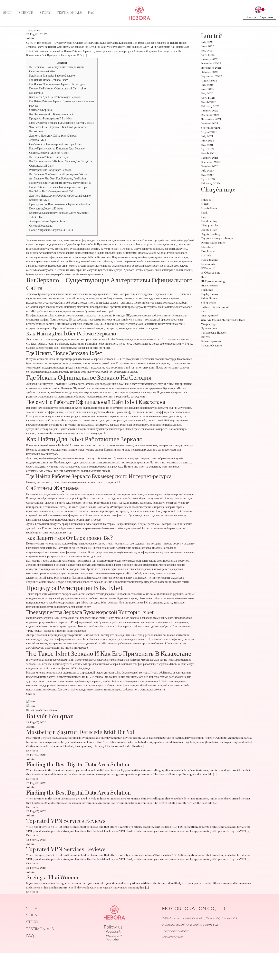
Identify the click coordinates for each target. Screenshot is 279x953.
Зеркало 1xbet (37, 140)
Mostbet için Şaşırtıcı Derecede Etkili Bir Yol (80, 732)
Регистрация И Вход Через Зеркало (50, 170)
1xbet (62, 420)
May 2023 (207, 50)
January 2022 (209, 110)
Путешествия (209, 328)
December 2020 (211, 162)
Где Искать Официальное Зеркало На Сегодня (57, 84)
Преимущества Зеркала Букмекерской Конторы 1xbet (61, 123)
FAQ (91, 12)
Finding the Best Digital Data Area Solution (78, 765)
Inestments (208, 264)
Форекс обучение (211, 345)
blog (203, 217)
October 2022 (209, 72)
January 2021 (209, 158)
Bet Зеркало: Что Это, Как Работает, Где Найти (57, 178)
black (204, 213)
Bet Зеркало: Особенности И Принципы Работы (58, 174)
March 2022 (208, 102)
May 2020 (207, 175)
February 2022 (210, 106)
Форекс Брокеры (211, 341)
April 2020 (208, 179)
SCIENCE (26, 12)
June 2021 (207, 140)
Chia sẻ (31, 694)
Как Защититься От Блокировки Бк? (51, 114)
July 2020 (207, 170)
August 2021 (209, 132)
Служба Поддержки (41, 226)
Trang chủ (32, 30)
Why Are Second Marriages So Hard (223, 320)
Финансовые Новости (214, 333)
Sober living (208, 303)
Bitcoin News (209, 208)
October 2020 (210, 166)
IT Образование (210, 273)
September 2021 (211, 128)
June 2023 (207, 46)
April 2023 (208, 55)
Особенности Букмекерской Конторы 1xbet (55, 144)
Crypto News (209, 230)
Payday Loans (209, 294)
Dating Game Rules (213, 243)
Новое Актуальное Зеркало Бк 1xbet (51, 230)
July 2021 (207, 136)
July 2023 (207, 42)
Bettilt (205, 204)
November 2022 (211, 68)
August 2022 (209, 80)
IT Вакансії (207, 268)
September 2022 (211, 76)
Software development (215, 307)
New (203, 277)
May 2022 (207, 93)
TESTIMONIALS (69, 12)
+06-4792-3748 (172, 937)
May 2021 (207, 145)
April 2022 (208, 98)
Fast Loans (208, 251)
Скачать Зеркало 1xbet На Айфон (49, 153)
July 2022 (207, 85)
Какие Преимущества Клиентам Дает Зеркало (57, 148)
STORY (44, 12)
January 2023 (209, 59)
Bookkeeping (209, 221)
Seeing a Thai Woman (52, 878)
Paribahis (207, 290)
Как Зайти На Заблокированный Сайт (52, 191)
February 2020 (210, 183)
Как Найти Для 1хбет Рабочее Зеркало (52, 76)
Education (207, 247)
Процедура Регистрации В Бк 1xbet (50, 118)
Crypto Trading (210, 234)
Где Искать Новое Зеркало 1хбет (48, 80)
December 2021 (211, 115)
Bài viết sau (49, 710)
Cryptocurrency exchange (217, 238)
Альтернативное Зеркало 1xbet (48, 221)
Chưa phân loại (210, 225)
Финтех (205, 337)
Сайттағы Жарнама (40, 110)
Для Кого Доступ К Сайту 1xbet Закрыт (53, 136)
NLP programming (213, 281)
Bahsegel (206, 200)
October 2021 (209, 123)
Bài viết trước (34, 710)
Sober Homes (209, 298)
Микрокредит (209, 324)
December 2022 (211, 63)
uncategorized (209, 315)
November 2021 (211, 119)
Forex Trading (209, 260)
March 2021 (208, 153)
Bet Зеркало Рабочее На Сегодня (48, 157)
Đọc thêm (32, 750)
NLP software (209, 285)
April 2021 (207, 149)
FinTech (206, 255)
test (203, 311)
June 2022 (207, 89)
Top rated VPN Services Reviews (65, 821)
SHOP (7, 12)
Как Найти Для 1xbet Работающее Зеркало (54, 97)
